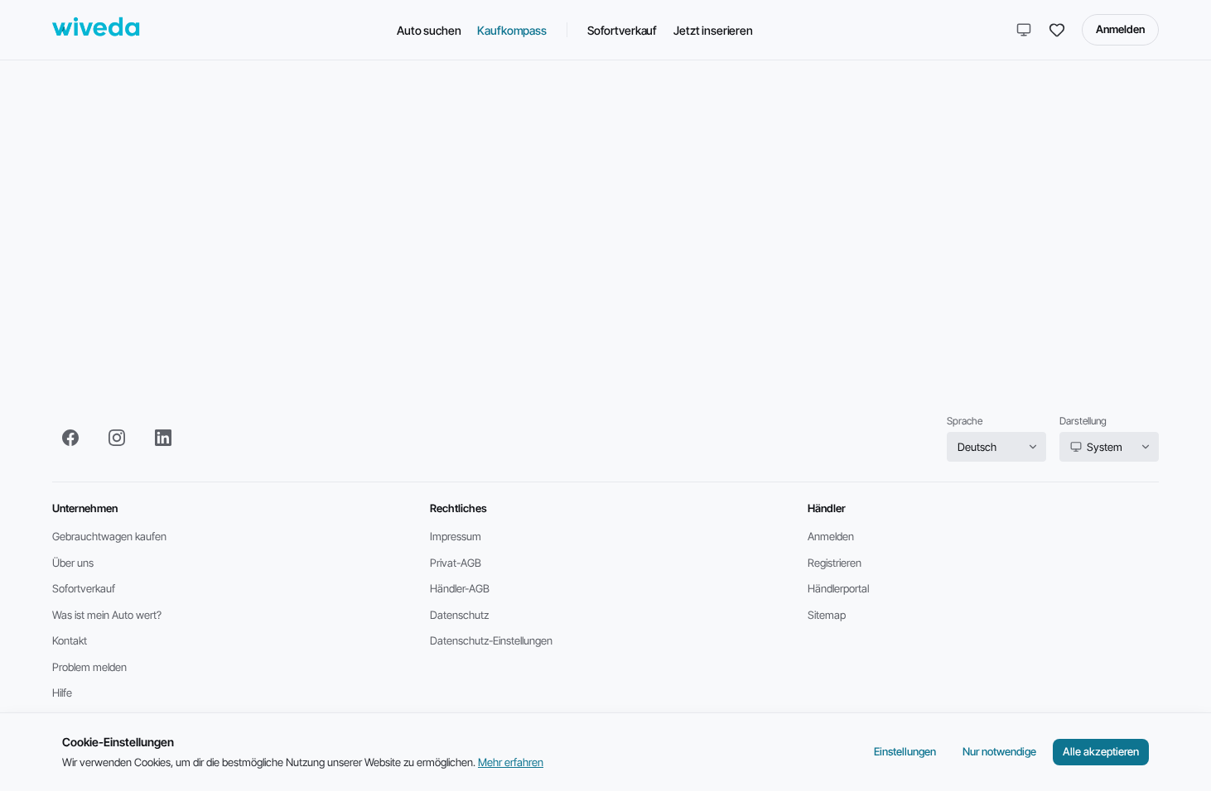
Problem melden (89, 667)
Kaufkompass (511, 30)
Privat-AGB (455, 562)
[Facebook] (70, 437)
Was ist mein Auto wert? (107, 614)
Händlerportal (838, 588)
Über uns (73, 562)
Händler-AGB (460, 588)
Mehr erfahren (510, 762)
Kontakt (69, 640)
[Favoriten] (1057, 30)
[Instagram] (117, 437)
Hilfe (62, 692)
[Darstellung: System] (1024, 30)
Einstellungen (905, 751)
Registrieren (834, 562)
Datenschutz (459, 614)
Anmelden (1120, 29)
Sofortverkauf (622, 30)
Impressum (455, 536)
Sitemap (827, 614)
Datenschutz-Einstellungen (491, 640)
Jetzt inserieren (713, 30)
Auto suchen (429, 30)
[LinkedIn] (163, 437)
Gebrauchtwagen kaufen (109, 536)
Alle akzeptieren (1101, 751)
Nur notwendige (999, 751)
